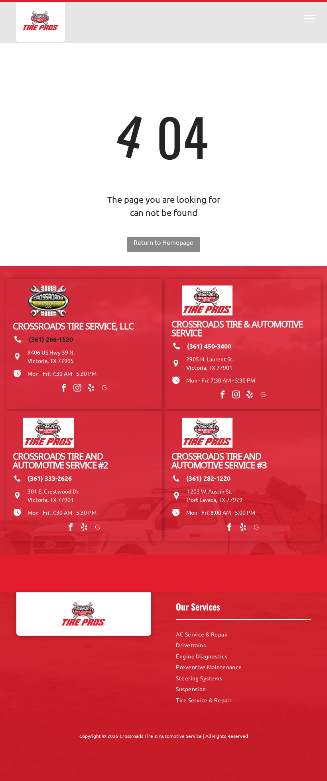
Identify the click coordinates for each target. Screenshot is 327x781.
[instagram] (77, 389)
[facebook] (64, 389)
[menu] (309, 18)
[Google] (104, 389)
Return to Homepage (163, 242)
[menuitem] (243, 634)
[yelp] (91, 389)
